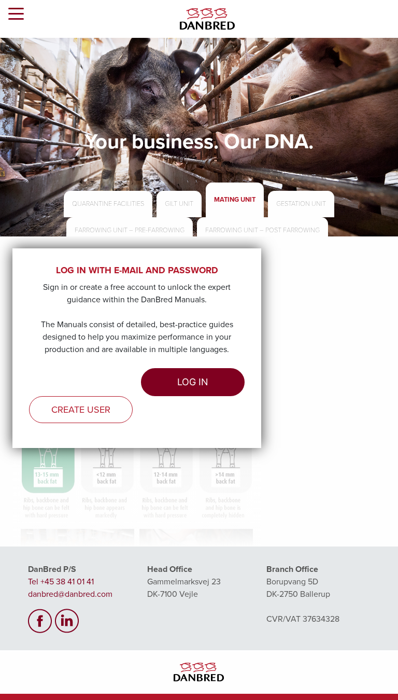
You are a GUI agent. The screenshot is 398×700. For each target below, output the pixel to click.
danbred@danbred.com (70, 594)
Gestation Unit (301, 204)
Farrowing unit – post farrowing (262, 230)
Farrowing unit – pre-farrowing (129, 230)
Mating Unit (234, 199)
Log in (192, 381)
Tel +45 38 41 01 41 (61, 582)
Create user (80, 409)
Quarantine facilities (108, 204)
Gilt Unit (179, 204)
